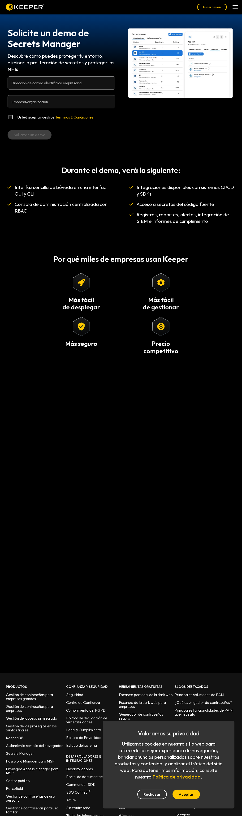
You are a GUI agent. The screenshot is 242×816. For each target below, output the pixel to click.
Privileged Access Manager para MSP (32, 771)
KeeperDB (15, 737)
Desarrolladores (79, 769)
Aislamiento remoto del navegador (34, 745)
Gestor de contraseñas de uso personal (30, 798)
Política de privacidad (176, 777)
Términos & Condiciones (74, 117)
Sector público (18, 780)
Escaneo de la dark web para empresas (142, 704)
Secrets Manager (20, 753)
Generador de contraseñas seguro (141, 716)
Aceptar (186, 794)
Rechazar (152, 794)
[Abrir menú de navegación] (235, 7)
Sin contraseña (78, 807)
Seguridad (74, 694)
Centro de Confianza (83, 702)
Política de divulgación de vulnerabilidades (86, 720)
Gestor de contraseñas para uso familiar (32, 810)
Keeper (25, 7)
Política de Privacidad (83, 737)
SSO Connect (78, 792)
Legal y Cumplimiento (83, 729)
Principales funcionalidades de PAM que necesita (204, 712)
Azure (71, 800)
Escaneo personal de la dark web (146, 694)
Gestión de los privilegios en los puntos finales (31, 728)
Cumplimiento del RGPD (86, 710)
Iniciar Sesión (212, 7)
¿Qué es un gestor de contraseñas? (203, 702)
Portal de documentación (87, 776)
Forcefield (14, 788)
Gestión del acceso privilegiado (31, 718)
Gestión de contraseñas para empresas (29, 708)
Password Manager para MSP (30, 761)
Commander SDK (80, 784)
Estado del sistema (81, 745)
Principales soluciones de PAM (199, 694)
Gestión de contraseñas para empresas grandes (29, 696)
